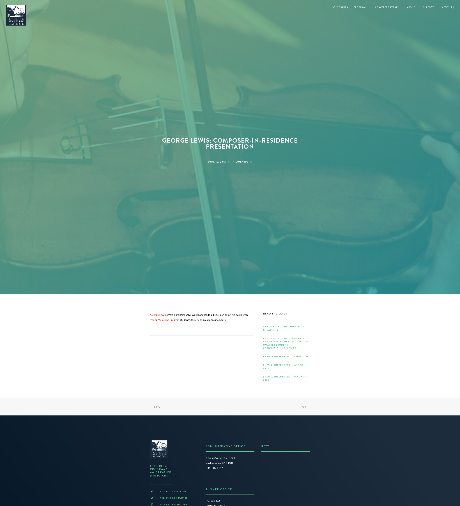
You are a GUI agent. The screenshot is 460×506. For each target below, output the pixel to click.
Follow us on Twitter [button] (174, 498)
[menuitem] (340, 7)
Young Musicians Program (164, 319)
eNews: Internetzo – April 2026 (286, 356)
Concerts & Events (387, 7)
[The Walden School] (16, 15)
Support (428, 7)
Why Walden (340, 7)
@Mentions (244, 161)
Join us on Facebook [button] (173, 491)
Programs (360, 7)
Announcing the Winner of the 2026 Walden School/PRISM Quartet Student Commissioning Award (286, 343)
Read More (268, 472)
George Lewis (158, 314)
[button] (452, 7)
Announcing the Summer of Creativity (284, 328)
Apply (445, 7)
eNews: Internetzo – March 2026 (283, 366)
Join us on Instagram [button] (174, 504)
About (411, 7)
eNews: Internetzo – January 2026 (284, 378)
